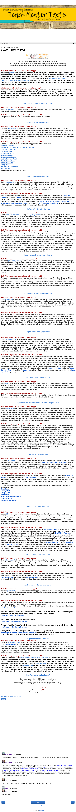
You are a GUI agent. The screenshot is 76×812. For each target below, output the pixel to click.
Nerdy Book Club (55, 368)
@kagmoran (9, 299)
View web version (38, 806)
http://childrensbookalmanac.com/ (13, 608)
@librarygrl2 (11, 460)
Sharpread (69, 542)
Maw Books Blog (10, 644)
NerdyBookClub (12, 544)
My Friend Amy (41, 663)
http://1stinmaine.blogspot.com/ (38, 332)
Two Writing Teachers (62, 533)
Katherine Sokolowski (8, 500)
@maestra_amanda (14, 261)
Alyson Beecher (6, 498)
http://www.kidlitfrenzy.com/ (38, 639)
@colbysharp (10, 109)
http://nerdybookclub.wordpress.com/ (14, 621)
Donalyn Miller (6, 491)
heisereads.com (31, 577)
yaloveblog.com (7, 577)
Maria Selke (5, 495)
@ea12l (7, 383)
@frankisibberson (12, 215)
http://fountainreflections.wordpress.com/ (38, 585)
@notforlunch (11, 339)
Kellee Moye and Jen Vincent (11, 496)
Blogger (41, 810)
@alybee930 (11, 591)
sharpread (26, 370)
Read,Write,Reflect (52, 542)
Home (38, 802)
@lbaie (8, 514)
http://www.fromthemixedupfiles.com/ (14, 627)
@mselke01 (10, 408)
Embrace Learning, (31, 477)
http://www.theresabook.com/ (38, 675)
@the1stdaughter (14, 642)
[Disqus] (38, 726)
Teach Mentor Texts (50, 529)
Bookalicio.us (28, 665)
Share (3, 699)
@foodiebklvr (10, 182)
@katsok (12, 72)
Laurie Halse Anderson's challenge (53, 462)
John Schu (5, 489)
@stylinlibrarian (12, 128)
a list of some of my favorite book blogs (34, 658)
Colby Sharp (5, 493)
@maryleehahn (35, 215)
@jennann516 (10, 560)
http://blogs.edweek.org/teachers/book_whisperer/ (18, 633)
